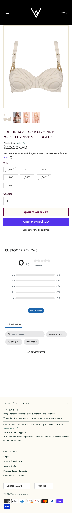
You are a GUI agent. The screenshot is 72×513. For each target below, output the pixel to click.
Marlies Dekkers (22, 143)
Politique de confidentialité (15, 471)
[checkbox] (31, 342)
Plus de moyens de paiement (36, 229)
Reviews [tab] (13, 324)
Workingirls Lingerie (18, 494)
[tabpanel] (36, 360)
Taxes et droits (9, 466)
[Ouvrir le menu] (7, 13)
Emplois (6, 456)
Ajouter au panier (36, 212)
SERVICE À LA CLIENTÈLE (16, 404)
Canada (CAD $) (15, 485)
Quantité (7, 193)
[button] (36, 275)
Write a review (36, 310)
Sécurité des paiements (13, 461)
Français (42, 485)
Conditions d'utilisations (13, 475)
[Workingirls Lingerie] (36, 12)
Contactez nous (10, 451)
